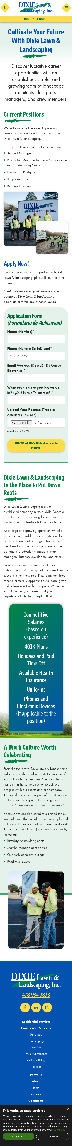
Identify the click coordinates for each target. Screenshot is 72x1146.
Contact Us (36, 1101)
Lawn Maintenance (36, 1054)
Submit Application (36, 445)
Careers (36, 1094)
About (36, 1081)
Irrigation (36, 1067)
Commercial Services (36, 1028)
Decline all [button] (53, 1136)
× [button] (68, 1109)
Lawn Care (36, 1047)
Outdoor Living (36, 1060)
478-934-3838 (36, 994)
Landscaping (36, 1041)
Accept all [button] (18, 1136)
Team (36, 1088)
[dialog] (36, 1125)
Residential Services (36, 1022)
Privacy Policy (58, 1129)
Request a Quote (36, 19)
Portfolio (36, 1075)
